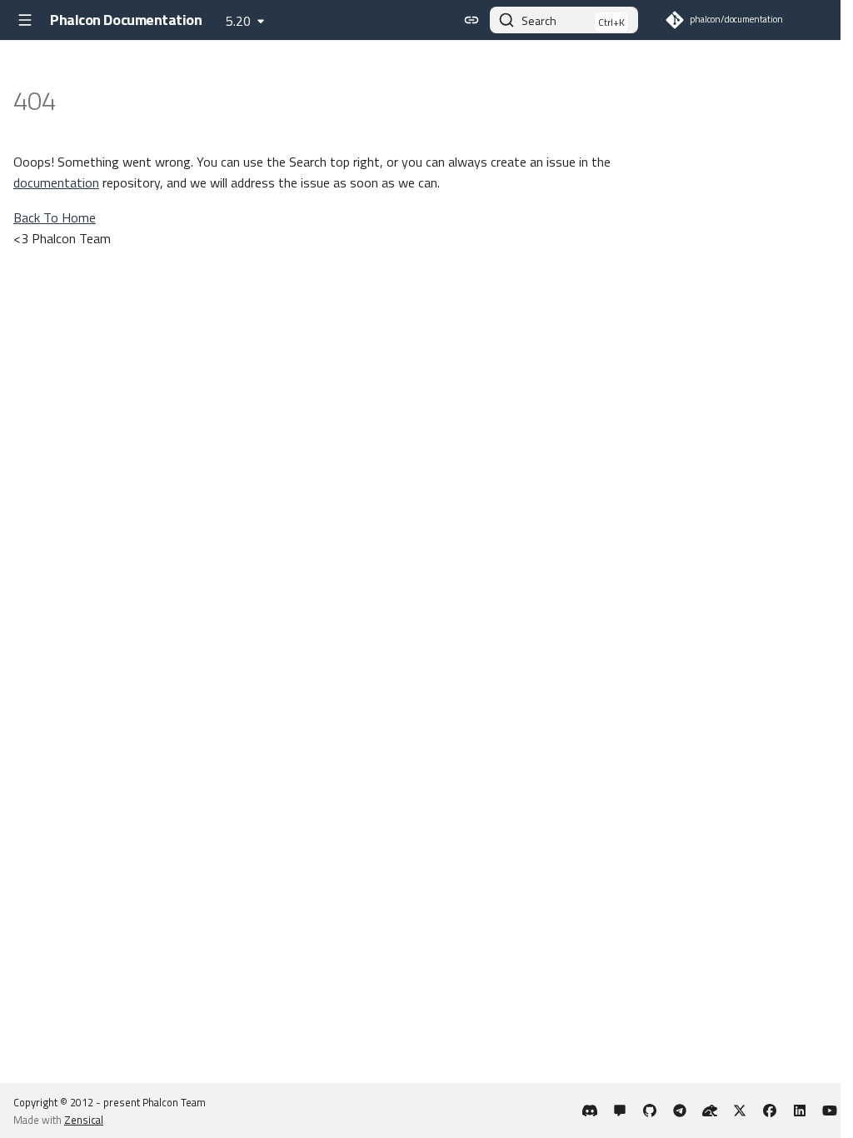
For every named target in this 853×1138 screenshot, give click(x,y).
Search (538, 20)
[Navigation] (25, 20)
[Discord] (589, 1110)
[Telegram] (679, 1110)
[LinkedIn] (799, 1110)
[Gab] (709, 1110)
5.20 (238, 21)
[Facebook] (769, 1110)
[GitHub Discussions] (619, 1110)
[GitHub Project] (649, 1110)
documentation (56, 182)
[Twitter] (739, 1110)
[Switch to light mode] (471, 20)
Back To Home (54, 217)
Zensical (83, 1119)
